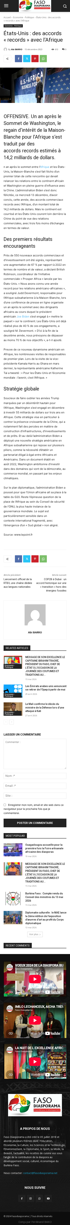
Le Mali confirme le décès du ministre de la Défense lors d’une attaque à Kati (44, 707)
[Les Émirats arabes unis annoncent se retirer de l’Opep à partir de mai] (13, 691)
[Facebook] (18, 58)
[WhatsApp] (43, 58)
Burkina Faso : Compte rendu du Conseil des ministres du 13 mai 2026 (44, 897)
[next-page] (11, 722)
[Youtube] (48, 1198)
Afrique (44, 167)
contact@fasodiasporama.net (40, 1173)
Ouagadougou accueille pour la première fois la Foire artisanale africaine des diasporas (44, 848)
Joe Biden (23, 316)
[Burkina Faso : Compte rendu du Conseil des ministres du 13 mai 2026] (13, 898)
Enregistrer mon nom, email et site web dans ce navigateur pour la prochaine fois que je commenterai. (34, 809)
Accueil (7, 17)
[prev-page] (6, 722)
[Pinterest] (35, 58)
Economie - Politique (23, 17)
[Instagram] (30, 1198)
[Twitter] (26, 58)
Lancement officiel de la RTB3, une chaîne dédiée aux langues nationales (18, 583)
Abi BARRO (16, 49)
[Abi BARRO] (6, 49)
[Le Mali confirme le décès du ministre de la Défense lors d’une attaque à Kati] (13, 709)
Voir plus (33, 934)
